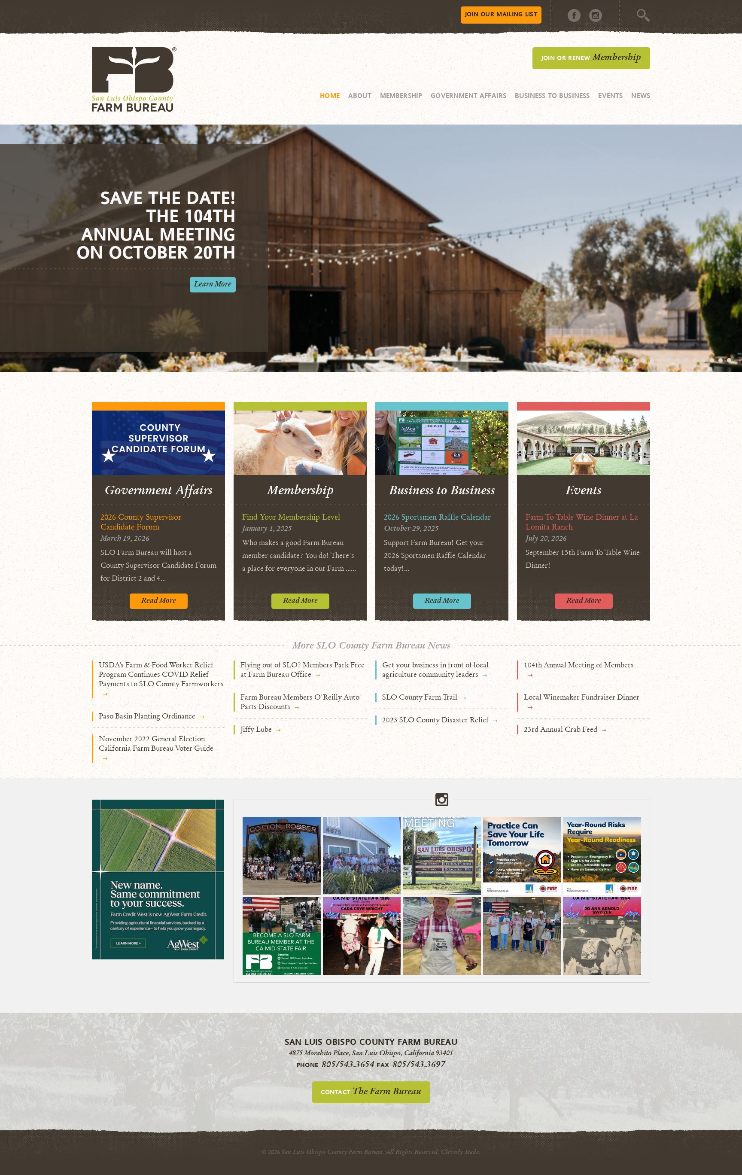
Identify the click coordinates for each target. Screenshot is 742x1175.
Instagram (595, 15)
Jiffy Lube (256, 729)
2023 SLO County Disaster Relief (435, 719)
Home (330, 95)
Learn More (212, 284)
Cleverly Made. (460, 1152)
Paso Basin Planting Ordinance (147, 716)
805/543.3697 (418, 1064)
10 (686, 360)
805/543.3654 (348, 1064)
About (359, 95)
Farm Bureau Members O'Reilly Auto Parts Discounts (299, 702)
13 (712, 360)
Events (610, 95)
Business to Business (552, 95)
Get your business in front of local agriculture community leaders (435, 670)
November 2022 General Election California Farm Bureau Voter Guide (156, 743)
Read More (158, 600)
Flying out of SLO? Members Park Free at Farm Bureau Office (302, 670)
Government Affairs (468, 95)
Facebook (574, 15)
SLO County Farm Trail (419, 697)
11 (695, 360)
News (640, 95)
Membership (401, 95)
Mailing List (501, 13)
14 (721, 360)
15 (729, 360)
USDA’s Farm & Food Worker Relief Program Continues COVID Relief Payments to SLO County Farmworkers (161, 674)
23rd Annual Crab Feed (560, 729)
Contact (371, 1091)
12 (703, 360)
